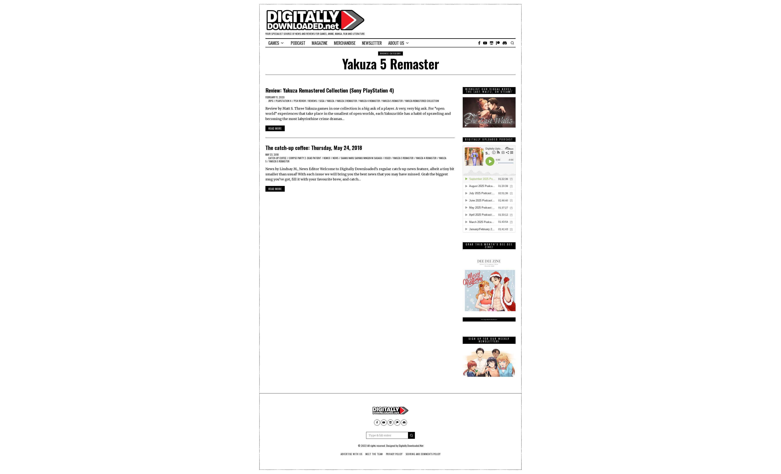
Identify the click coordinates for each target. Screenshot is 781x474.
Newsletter (372, 43)
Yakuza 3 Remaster (347, 101)
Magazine (319, 43)
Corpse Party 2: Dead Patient (305, 158)
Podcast (298, 43)
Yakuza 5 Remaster (392, 101)
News (335, 158)
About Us (396, 43)
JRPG (270, 101)
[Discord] (504, 42)
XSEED (388, 158)
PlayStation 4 (283, 101)
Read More (275, 128)
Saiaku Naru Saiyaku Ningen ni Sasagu (361, 158)
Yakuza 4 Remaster (369, 101)
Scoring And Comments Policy (423, 454)
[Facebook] (479, 42)
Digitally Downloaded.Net (411, 445)
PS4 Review (300, 101)
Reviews (312, 101)
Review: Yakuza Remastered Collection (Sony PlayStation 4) (329, 90)
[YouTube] (485, 42)
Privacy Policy (394, 454)
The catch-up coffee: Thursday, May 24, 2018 (313, 148)
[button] (411, 435)
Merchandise (345, 43)
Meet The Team (374, 454)
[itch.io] (491, 42)
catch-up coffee (277, 158)
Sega (321, 101)
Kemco (327, 158)
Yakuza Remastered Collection (422, 101)
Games (273, 43)
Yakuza (330, 101)
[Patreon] (498, 42)
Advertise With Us (351, 454)
